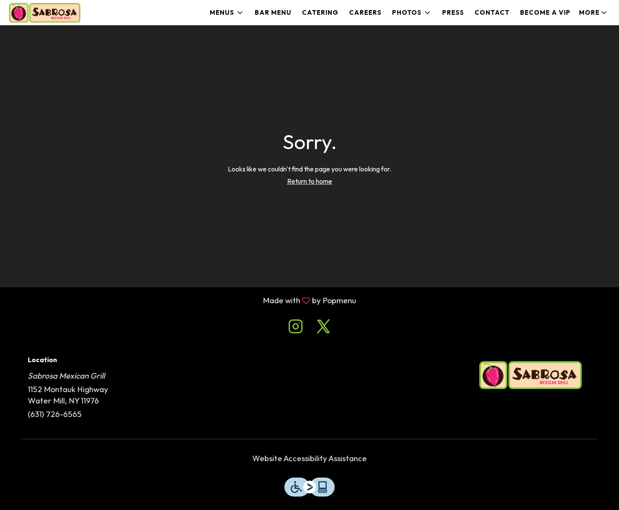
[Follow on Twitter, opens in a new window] (323, 328)
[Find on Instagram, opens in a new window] (295, 328)
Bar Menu (273, 12)
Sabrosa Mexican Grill (530, 375)
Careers (365, 12)
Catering (320, 12)
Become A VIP (545, 12)
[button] (226, 12)
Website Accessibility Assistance (309, 458)
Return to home (309, 181)
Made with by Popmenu (181, 300)
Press (453, 12)
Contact (492, 12)
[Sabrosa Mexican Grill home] (45, 12)
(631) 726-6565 (55, 414)
